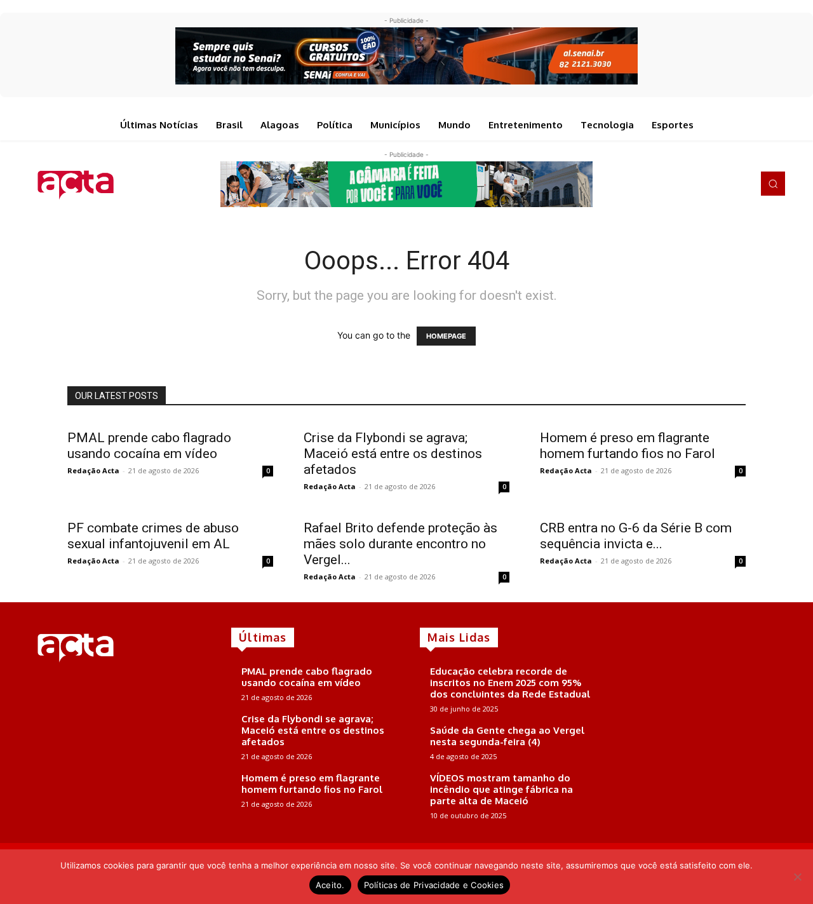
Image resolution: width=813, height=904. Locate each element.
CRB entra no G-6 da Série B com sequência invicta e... (636, 535)
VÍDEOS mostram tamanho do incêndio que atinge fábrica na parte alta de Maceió (501, 789)
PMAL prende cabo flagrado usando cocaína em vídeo (149, 445)
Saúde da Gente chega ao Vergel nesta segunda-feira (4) (507, 736)
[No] (797, 876)
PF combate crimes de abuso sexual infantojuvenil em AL (153, 535)
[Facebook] (686, 183)
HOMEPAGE (446, 336)
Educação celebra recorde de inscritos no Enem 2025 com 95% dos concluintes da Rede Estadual (510, 682)
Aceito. (330, 885)
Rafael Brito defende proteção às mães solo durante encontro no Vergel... (400, 543)
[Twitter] (721, 183)
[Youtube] (739, 183)
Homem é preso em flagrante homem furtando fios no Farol (627, 445)
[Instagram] (704, 183)
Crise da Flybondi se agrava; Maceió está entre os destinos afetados (393, 453)
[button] (773, 184)
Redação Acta (93, 470)
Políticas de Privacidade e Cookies (434, 885)
